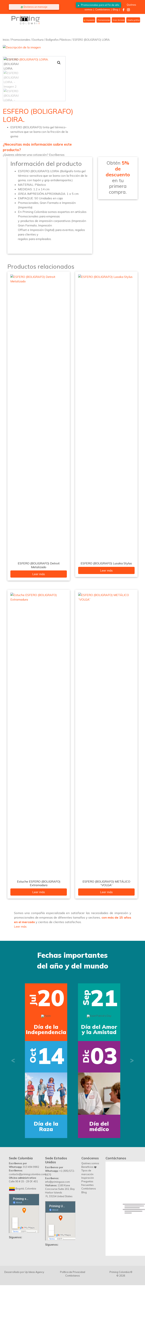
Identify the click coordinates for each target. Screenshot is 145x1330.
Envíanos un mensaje (35, 6)
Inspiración (87, 1119)
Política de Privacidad (72, 1214)
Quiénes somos (90, 1105)
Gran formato (118, 20)
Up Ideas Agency (34, 1214)
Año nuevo (99, 1029)
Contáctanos (102, 9)
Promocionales (103, 20)
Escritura (37, 39)
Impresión (90, 20)
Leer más (38, 574)
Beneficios (87, 1109)
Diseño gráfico (133, 20)
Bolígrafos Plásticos (58, 39)
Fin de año (100, 4)
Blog (115, 9)
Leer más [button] (20, 926)
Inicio (6, 39)
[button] (59, 62)
